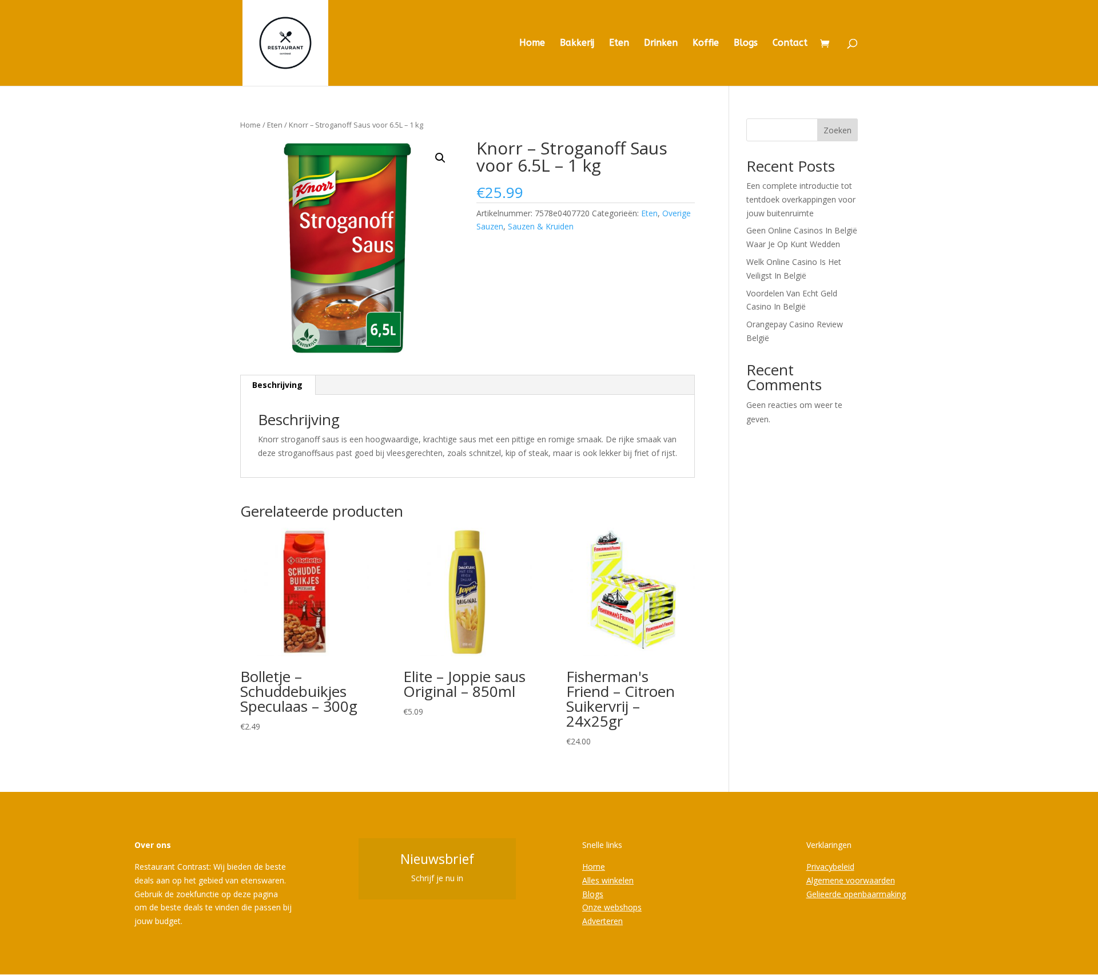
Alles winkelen (608, 880)
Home (532, 43)
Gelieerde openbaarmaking (856, 894)
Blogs (746, 43)
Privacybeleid (830, 866)
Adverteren (602, 920)
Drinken (661, 43)
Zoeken (838, 130)
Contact (790, 43)
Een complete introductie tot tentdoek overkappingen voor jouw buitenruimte (801, 199)
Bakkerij (577, 43)
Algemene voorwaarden (850, 880)
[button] (440, 158)
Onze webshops (612, 907)
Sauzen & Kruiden (541, 226)
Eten (619, 43)
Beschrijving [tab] (277, 384)
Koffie (706, 43)
